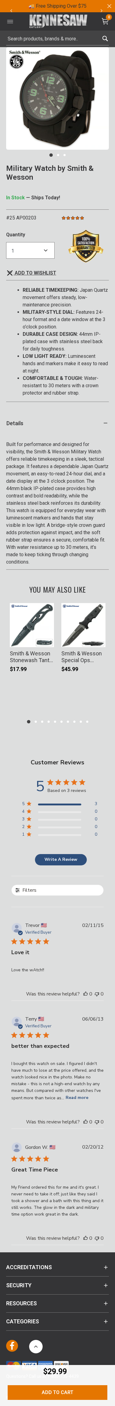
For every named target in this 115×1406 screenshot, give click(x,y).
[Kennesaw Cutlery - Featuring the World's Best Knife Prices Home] (58, 21)
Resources (21, 1303)
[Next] (101, 10)
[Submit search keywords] (105, 37)
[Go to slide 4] (49, 722)
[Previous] (11, 10)
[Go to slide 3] (64, 155)
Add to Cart (57, 1392)
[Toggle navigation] (10, 21)
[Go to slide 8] (74, 722)
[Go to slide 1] (51, 155)
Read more (77, 1097)
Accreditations (29, 1267)
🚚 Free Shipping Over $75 (57, 6)
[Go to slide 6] (61, 722)
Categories (22, 1321)
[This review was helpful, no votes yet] (85, 994)
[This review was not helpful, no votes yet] (97, 994)
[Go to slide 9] (81, 722)
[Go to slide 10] (87, 722)
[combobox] (57, 39)
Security (19, 1285)
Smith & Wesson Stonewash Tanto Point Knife (31, 656)
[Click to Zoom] (57, 98)
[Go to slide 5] (55, 722)
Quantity (15, 235)
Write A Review (60, 859)
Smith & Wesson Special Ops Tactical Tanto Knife (81, 656)
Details (14, 423)
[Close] (109, 6)
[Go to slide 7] (68, 722)
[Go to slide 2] (58, 155)
